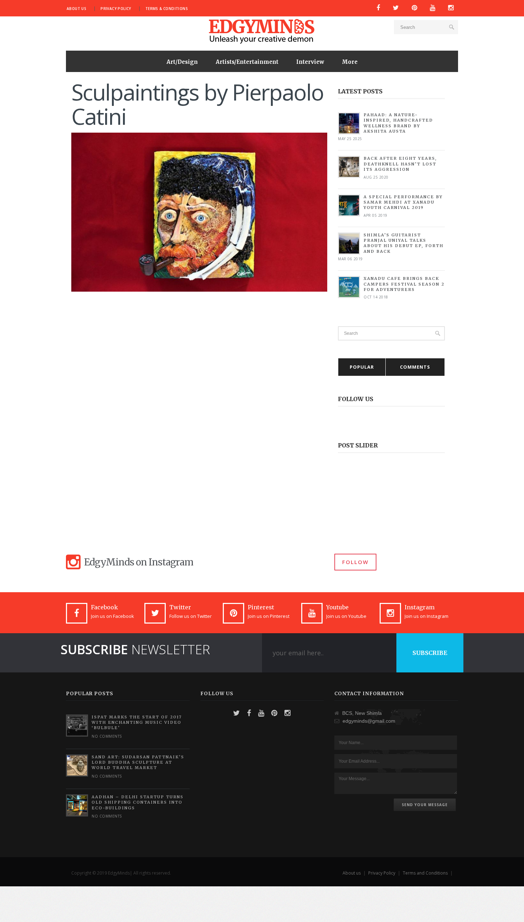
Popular (362, 367)
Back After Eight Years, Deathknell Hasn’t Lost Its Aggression (400, 164)
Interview (310, 61)
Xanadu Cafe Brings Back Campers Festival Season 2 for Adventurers (404, 284)
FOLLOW (355, 561)
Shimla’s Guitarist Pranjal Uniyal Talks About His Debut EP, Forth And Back (403, 243)
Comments (415, 367)
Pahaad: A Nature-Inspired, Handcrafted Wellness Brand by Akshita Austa (398, 123)
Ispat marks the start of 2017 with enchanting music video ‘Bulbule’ (137, 722)
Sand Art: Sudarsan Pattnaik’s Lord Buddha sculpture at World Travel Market (138, 762)
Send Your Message (425, 804)
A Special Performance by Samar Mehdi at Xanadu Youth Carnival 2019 (403, 202)
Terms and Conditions (425, 873)
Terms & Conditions (166, 8)
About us (76, 8)
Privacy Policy (116, 8)
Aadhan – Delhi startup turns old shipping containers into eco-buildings (138, 802)
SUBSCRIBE (429, 652)
